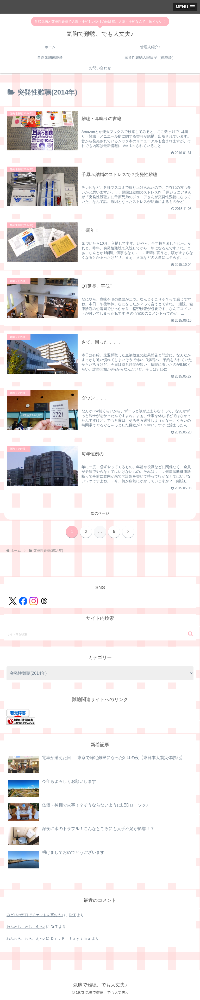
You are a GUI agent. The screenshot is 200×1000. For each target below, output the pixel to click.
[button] (190, 634)
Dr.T (72, 915)
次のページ (100, 513)
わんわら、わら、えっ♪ (26, 927)
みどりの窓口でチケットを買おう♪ (35, 915)
